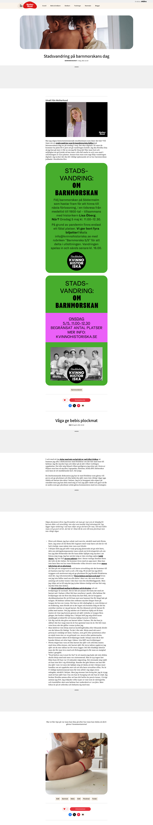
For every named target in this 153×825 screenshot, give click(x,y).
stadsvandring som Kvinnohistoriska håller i (75, 143)
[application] (76, 119)
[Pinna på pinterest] (78, 405)
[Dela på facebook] (70, 405)
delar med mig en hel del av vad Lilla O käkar (79, 459)
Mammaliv (88, 6)
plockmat (86, 799)
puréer (94, 799)
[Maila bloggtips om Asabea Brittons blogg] (82, 405)
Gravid (44, 6)
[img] (65, 400)
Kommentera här (80, 400)
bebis (73, 799)
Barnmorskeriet (71, 61)
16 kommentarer (80, 809)
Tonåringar (77, 6)
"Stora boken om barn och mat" (87, 576)
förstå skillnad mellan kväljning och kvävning (71, 588)
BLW (70, 425)
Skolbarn (67, 6)
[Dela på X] (74, 405)
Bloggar (97, 6)
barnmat (65, 799)
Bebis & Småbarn (55, 6)
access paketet (70, 558)
